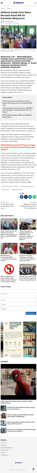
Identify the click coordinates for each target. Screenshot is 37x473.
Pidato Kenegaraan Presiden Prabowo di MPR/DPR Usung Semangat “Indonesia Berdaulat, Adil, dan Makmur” (17, 110)
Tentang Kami (4, 455)
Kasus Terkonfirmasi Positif (10, 186)
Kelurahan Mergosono (27, 186)
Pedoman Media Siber (7, 448)
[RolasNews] (18, 3)
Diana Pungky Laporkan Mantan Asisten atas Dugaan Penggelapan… (20, 415)
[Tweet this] (26, 197)
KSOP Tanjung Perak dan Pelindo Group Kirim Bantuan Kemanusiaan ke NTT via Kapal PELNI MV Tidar (17, 103)
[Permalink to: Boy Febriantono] (2, 22)
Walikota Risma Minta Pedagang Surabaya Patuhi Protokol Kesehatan (28, 205)
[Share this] (22, 197)
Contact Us (4, 443)
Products (3, 452)
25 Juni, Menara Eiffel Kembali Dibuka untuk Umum (7, 205)
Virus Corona (6, 189)
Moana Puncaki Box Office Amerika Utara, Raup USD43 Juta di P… (21, 423)
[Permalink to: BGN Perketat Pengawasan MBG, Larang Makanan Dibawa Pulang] (9, 248)
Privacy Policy (5, 450)
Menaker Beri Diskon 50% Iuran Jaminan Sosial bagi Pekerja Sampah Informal (27, 278)
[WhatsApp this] (34, 197)
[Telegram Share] (30, 197)
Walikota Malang (17, 189)
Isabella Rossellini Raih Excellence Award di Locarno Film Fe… (21, 408)
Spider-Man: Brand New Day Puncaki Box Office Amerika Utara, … (17, 402)
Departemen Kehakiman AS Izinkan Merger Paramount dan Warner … (21, 430)
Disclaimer (3, 445)
